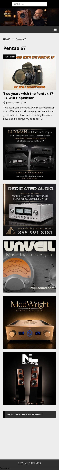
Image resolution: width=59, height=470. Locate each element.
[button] (54, 29)
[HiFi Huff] (29, 24)
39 (25, 102)
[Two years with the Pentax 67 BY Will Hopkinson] (29, 72)
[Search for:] (29, 3)
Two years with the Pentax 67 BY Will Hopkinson (28, 95)
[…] (41, 118)
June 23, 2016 (12, 102)
